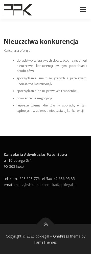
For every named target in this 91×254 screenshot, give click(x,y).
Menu (82, 9)
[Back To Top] (46, 224)
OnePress (61, 236)
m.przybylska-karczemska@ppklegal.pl (45, 184)
